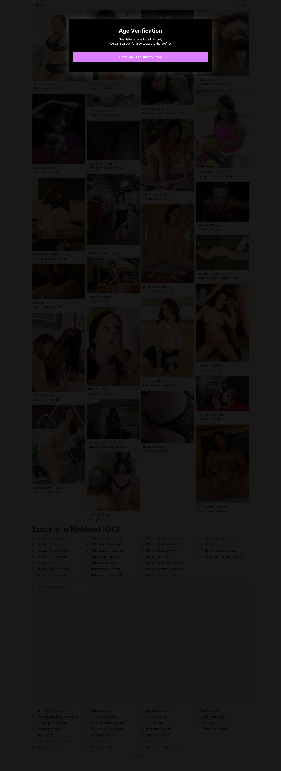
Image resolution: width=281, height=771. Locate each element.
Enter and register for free (140, 57)
